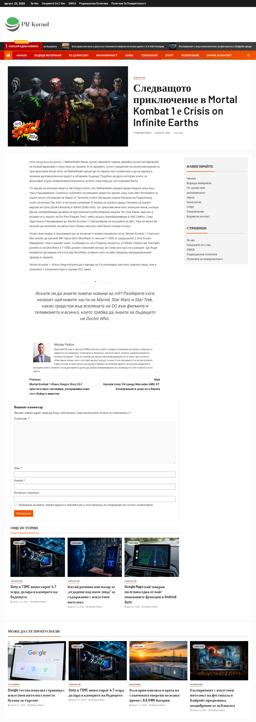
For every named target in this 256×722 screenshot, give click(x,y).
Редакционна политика (93, 3)
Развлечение (190, 55)
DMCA (72, 3)
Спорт (169, 55)
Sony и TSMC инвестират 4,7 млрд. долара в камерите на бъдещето (33, 591)
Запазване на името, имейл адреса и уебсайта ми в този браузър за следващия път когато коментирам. (85, 505)
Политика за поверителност (128, 3)
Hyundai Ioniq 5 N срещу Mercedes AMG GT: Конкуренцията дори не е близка (131, 384)
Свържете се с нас (53, 3)
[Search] (248, 55)
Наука (129, 55)
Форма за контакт (219, 55)
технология (149, 55)
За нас (34, 3)
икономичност (107, 55)
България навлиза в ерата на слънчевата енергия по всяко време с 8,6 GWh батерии (95, 46)
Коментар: (21, 418)
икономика (135, 685)
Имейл (19, 480)
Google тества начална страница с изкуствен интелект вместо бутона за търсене (36, 695)
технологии (139, 78)
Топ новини (14, 685)
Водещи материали (47, 55)
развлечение (196, 685)
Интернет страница (26, 492)
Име (18, 468)
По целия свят (79, 55)
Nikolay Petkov (144, 133)
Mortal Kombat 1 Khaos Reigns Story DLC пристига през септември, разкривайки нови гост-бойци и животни (59, 387)
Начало (22, 55)
